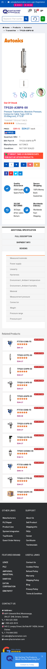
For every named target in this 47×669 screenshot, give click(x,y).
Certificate (30, 540)
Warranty (30, 576)
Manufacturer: (11, 144)
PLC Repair (7, 522)
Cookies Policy (32, 567)
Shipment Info (23, 242)
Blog (28, 585)
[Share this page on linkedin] (20, 173)
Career (29, 536)
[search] (26, 18)
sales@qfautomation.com (20, 2)
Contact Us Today (27, 665)
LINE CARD (29, 5)
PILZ (4, 567)
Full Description (23, 236)
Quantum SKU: (11, 137)
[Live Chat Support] (41, 92)
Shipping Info (31, 527)
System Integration (11, 531)
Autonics (28, 27)
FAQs (28, 531)
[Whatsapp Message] (43, 18)
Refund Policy (32, 571)
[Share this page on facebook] (6, 173)
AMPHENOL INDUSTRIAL (8, 572)
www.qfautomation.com (14, 639)
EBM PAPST (8, 591)
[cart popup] (35, 11)
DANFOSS (7, 579)
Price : (7, 129)
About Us (30, 518)
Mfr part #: (9, 141)
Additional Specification (23, 230)
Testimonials (31, 545)
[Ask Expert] (35, 19)
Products (17, 27)
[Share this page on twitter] (16, 173)
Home (6, 27)
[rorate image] (15, 95)
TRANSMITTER (10, 120)
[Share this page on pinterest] (11, 173)
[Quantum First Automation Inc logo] (12, 11)
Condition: (9, 148)
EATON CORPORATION (9, 585)
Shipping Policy (32, 580)
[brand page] (14, 40)
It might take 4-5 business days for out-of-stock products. (22, 155)
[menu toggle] (42, 11)
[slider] (9, 123)
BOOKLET (19, 5)
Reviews (23, 248)
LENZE (5, 562)
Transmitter (11, 31)
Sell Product (31, 522)
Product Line (8, 527)
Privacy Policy (32, 589)
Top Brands (8, 536)
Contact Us (31, 562)
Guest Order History (11, 540)
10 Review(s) (21, 124)
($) (2, 2)
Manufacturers (9, 518)
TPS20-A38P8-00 (26, 31)
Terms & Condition (34, 594)
